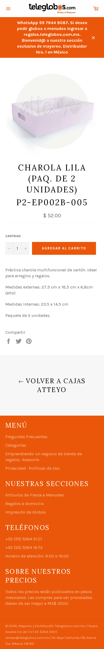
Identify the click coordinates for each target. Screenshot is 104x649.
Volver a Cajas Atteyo (55, 385)
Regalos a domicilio (24, 503)
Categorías (15, 445)
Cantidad (13, 236)
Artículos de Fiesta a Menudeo (34, 495)
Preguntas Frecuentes (26, 436)
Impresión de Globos (25, 512)
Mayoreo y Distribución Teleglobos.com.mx (52, 626)
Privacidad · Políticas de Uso (32, 468)
